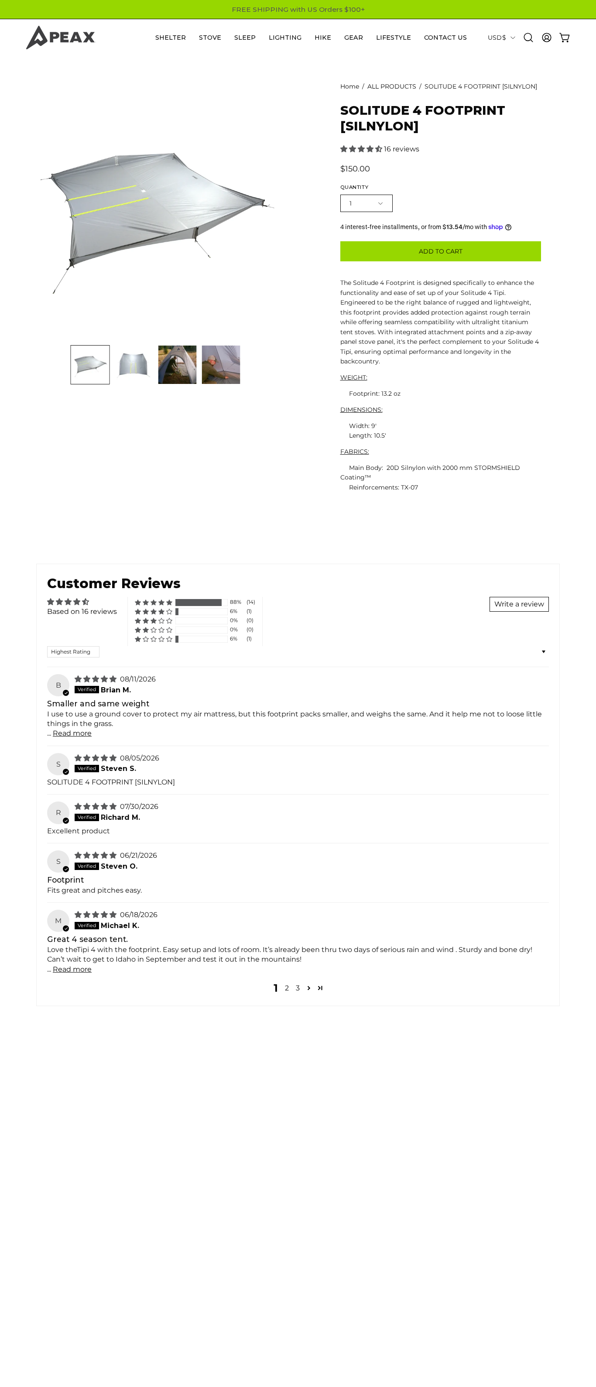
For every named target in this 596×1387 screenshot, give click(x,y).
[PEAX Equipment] (61, 37)
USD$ (497, 37)
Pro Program (375, 1296)
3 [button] (298, 988)
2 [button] (287, 988)
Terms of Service (381, 1325)
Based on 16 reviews (82, 611)
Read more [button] (72, 733)
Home (349, 86)
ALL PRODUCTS (391, 86)
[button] (170, 37)
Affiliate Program (382, 1310)
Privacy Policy (377, 1339)
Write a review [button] (519, 604)
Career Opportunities (390, 1242)
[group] (298, 9)
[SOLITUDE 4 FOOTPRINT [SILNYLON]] (90, 364)
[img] (96, 679)
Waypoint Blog (379, 1256)
